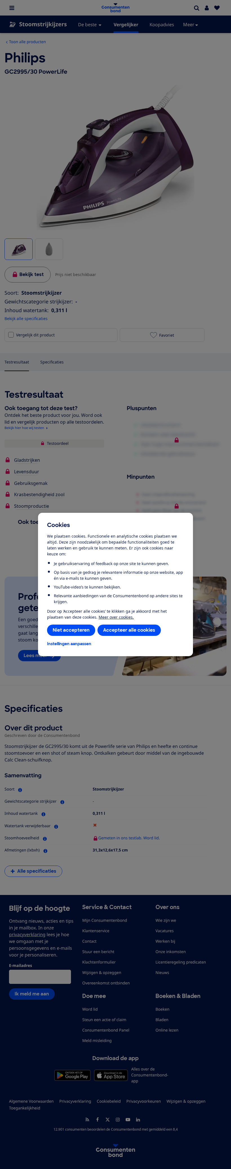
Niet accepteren (71, 630)
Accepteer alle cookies (129, 630)
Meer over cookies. (116, 617)
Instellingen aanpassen (69, 643)
